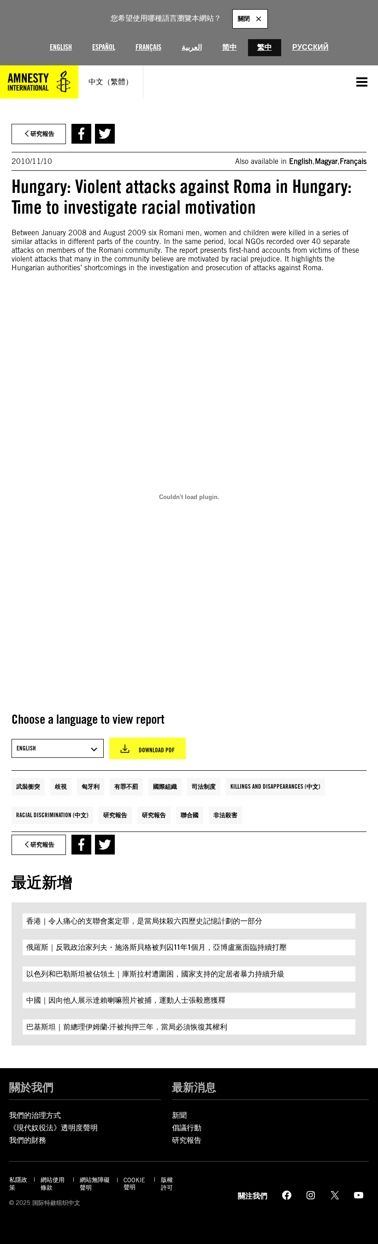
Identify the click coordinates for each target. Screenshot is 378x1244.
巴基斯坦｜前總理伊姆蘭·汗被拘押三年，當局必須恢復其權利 (126, 1027)
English (61, 47)
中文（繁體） (111, 81)
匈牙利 (91, 786)
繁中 (264, 47)
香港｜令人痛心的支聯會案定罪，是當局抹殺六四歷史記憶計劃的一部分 (144, 921)
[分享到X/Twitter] (105, 134)
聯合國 (190, 815)
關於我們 (31, 1087)
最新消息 (194, 1087)
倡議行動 (186, 1127)
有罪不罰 (126, 786)
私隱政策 (18, 1183)
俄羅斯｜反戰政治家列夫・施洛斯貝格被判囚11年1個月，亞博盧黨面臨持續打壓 (156, 947)
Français (148, 47)
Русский (310, 47)
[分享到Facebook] (81, 134)
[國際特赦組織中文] (39, 82)
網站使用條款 (53, 1183)
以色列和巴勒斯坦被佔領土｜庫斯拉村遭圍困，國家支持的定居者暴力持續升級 (155, 974)
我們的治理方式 (35, 1115)
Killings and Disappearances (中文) (275, 786)
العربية (192, 47)
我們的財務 (27, 1140)
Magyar (326, 161)
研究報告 (115, 815)
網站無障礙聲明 (95, 1183)
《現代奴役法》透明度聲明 (53, 1127)
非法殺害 (225, 815)
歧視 (61, 786)
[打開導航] (362, 82)
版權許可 (167, 1183)
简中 (229, 47)
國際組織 (165, 786)
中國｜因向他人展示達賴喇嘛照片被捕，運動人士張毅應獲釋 (125, 1000)
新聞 (179, 1115)
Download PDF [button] (157, 750)
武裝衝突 (28, 786)
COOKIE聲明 (134, 1184)
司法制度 (204, 786)
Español (103, 47)
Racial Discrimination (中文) (52, 815)
